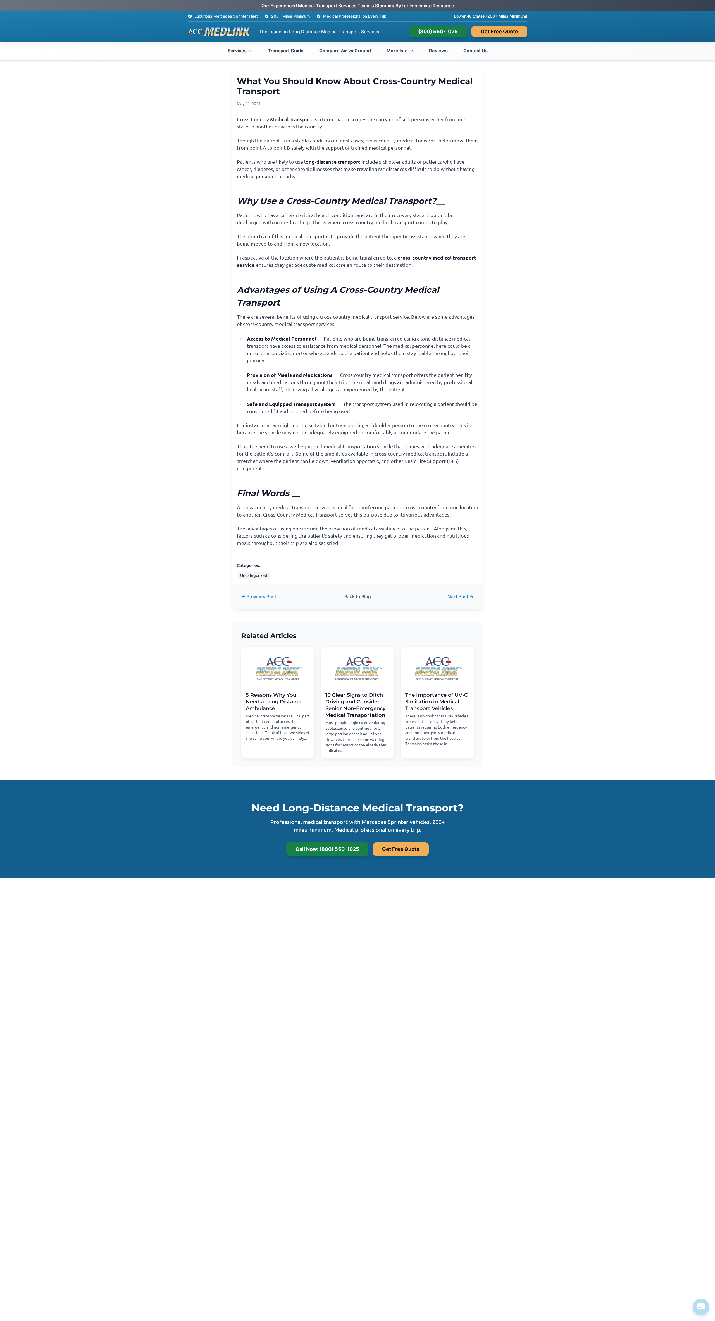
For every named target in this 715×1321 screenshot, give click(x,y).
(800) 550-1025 (438, 31)
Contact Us (475, 50)
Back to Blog (357, 596)
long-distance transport (332, 161)
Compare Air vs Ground (345, 50)
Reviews (438, 50)
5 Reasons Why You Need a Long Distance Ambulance (274, 701)
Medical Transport (291, 119)
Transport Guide (286, 50)
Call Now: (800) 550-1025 (327, 849)
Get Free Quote (499, 31)
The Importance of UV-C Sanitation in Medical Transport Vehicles (436, 701)
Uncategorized (253, 575)
